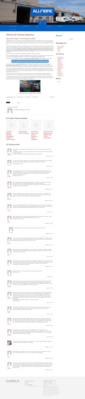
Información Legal (14, 382)
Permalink (52, 97)
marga (9, 345)
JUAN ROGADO (9, 176)
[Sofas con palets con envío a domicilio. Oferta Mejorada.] (36, 125)
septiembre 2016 (60, 58)
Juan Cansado (9, 297)
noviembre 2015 (60, 64)
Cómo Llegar (13, 29)
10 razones (48, 26)
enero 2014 (59, 72)
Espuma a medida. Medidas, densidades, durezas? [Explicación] (10, 135)
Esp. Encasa (9, 243)
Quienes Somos (60, 47)
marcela (9, 275)
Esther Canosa (9, 286)
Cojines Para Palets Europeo (24, 132)
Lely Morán (9, 368)
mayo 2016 (59, 59)
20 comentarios (35, 97)
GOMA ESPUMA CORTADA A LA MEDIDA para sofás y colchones (48, 135)
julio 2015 (59, 69)
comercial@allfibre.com (34, 386)
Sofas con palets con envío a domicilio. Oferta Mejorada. (34, 135)
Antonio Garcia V (9, 187)
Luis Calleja (9, 210)
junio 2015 (59, 70)
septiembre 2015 (60, 67)
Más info (45, 385)
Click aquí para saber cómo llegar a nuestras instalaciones (30, 93)
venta (14, 97)
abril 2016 (59, 60)
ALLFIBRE (27, 97)
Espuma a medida (60, 46)
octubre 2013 (59, 74)
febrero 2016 (59, 62)
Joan (8, 265)
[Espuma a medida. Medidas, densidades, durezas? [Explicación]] (11, 125)
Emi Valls (8, 356)
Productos (26, 26)
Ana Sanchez (9, 198)
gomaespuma (10, 97)
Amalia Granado (9, 154)
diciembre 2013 (60, 73)
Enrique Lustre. (9, 335)
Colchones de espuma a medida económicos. (31, 53)
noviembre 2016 (60, 57)
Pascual (9, 165)
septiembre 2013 (60, 75)
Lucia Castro (9, 323)
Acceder (58, 81)
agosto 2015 (59, 68)
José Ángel (8, 221)
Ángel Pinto (8, 312)
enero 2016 (59, 63)
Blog (37, 26)
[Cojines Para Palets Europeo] (24, 125)
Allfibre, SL (12, 381)
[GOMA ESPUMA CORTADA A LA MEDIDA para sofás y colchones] (49, 125)
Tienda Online (13, 26)
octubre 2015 (59, 65)
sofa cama (30, 341)
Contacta (60, 26)
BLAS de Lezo (9, 254)
